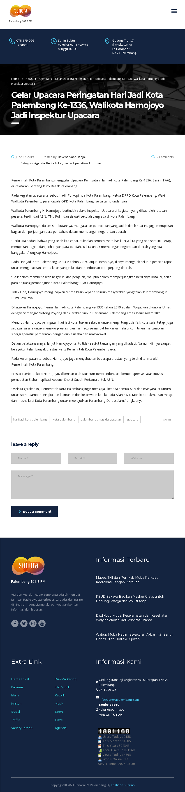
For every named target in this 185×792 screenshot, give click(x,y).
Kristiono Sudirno (123, 785)
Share (167, 419)
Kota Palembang (64, 419)
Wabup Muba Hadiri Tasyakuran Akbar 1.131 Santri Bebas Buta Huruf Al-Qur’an (134, 636)
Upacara (133, 419)
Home (15, 79)
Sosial (15, 711)
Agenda (61, 728)
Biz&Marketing (65, 679)
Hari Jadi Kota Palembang (30, 419)
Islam (15, 695)
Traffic (15, 719)
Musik (59, 703)
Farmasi (17, 687)
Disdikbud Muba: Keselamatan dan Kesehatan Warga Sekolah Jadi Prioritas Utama (132, 617)
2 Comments (165, 157)
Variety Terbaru (22, 728)
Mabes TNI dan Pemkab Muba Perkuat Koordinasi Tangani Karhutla (127, 580)
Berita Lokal (20, 679)
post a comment (37, 512)
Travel (59, 719)
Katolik (60, 695)
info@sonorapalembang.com (119, 700)
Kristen (16, 703)
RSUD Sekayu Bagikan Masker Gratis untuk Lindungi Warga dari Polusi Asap (130, 599)
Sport (59, 711)
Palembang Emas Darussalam (101, 419)
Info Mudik (62, 687)
